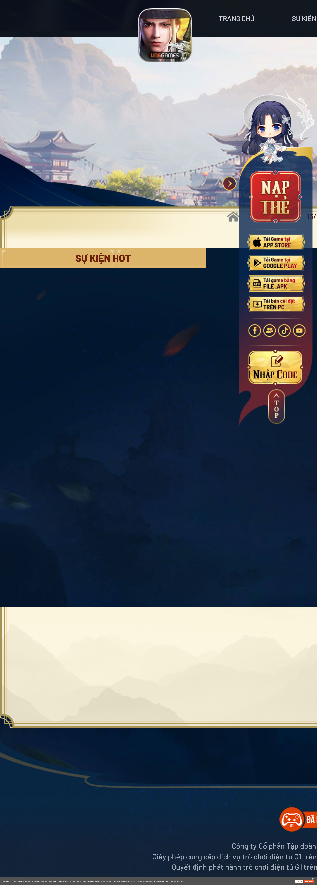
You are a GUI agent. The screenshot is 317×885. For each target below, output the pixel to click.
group (269, 330)
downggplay (276, 263)
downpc (276, 304)
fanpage (254, 330)
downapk (276, 283)
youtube (299, 330)
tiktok (284, 330)
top (276, 406)
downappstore (276, 242)
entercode (275, 367)
